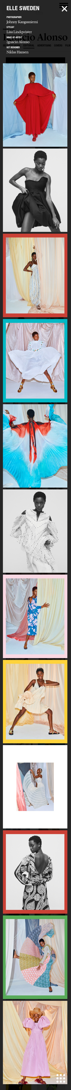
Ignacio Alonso (18, 42)
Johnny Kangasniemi (22, 22)
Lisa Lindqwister (19, 32)
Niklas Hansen (17, 52)
